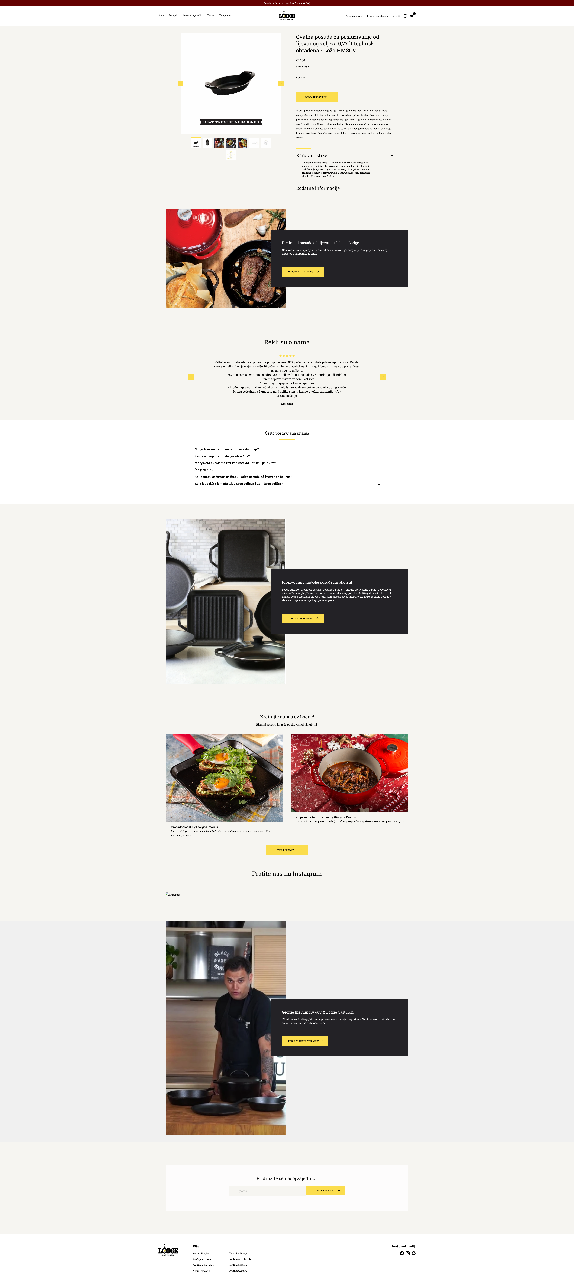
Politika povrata (238, 1264)
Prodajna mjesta (202, 1259)
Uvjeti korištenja (238, 1253)
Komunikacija (201, 1253)
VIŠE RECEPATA (285, 849)
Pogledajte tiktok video (303, 1041)
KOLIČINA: (301, 77)
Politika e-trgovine (203, 1265)
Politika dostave (238, 1270)
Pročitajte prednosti (301, 271)
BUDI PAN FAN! (324, 1190)
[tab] (196, 142)
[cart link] (411, 16)
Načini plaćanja (201, 1270)
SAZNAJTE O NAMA (302, 618)
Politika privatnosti (240, 1258)
